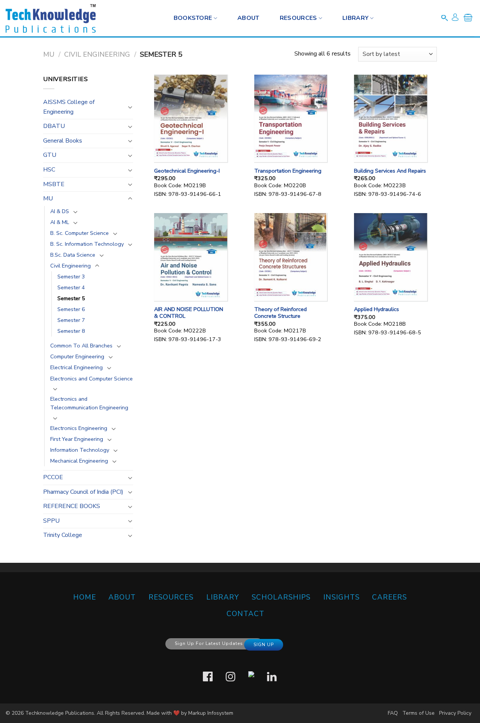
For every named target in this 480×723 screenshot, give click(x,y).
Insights (341, 597)
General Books (62, 141)
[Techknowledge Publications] (51, 18)
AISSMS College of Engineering (68, 107)
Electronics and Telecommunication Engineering (89, 403)
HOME (84, 597)
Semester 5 (71, 298)
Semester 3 (71, 276)
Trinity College (62, 535)
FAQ (393, 713)
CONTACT (245, 614)
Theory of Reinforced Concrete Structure (280, 313)
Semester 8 (71, 331)
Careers (389, 597)
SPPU (51, 521)
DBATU (54, 126)
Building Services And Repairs (390, 170)
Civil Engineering (97, 54)
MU (48, 54)
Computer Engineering (77, 356)
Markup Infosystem (210, 713)
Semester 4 (71, 287)
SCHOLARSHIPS (281, 597)
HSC (49, 169)
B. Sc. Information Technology (87, 244)
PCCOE (53, 477)
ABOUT (122, 597)
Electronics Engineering (78, 428)
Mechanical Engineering (79, 460)
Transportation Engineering (287, 170)
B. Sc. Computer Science (79, 233)
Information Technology (79, 450)
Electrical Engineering (76, 367)
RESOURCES (298, 18)
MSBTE (53, 184)
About (248, 18)
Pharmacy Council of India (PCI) (83, 492)
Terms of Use (418, 713)
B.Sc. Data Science (72, 255)
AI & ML (59, 222)
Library (355, 18)
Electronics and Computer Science (91, 378)
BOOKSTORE (193, 18)
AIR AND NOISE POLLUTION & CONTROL (188, 313)
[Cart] (468, 19)
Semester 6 (71, 309)
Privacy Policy (455, 713)
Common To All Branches (81, 345)
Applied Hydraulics (376, 309)
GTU (49, 155)
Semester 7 (71, 320)
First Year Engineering (76, 439)
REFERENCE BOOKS (71, 506)
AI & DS (59, 211)
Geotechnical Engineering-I (187, 170)
